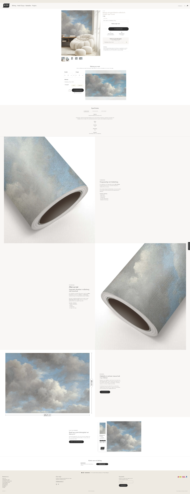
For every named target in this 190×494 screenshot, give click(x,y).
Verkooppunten (5, 483)
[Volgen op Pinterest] (58, 484)
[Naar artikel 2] (68, 59)
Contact (3, 487)
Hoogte (77, 72)
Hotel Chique (20, 5)
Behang (14, 6)
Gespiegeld (67, 84)
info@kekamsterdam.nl (59, 481)
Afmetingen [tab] (103, 111)
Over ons (4, 478)
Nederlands (180, 5)
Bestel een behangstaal (76, 441)
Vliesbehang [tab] (86, 111)
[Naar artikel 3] (72, 58)
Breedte (65, 72)
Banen (74, 85)
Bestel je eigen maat (116, 23)
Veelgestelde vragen (6, 479)
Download (80, 85)
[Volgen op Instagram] (56, 484)
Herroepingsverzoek (6, 482)
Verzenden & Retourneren (7, 481)
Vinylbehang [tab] (95, 111)
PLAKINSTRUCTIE (104, 391)
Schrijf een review (102, 464)
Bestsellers (28, 5)
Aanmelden (123, 485)
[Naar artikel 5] (81, 58)
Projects (34, 5)
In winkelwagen (118, 28)
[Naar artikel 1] (63, 59)
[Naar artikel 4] (76, 58)
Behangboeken (5, 484)
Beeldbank (4, 486)
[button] (189, 246)
